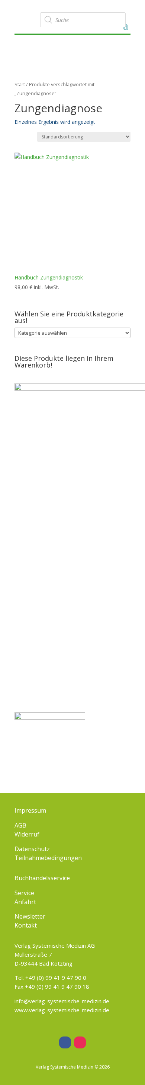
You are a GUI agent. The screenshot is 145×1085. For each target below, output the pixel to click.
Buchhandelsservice (42, 878)
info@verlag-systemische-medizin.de (61, 1001)
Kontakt (25, 925)
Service (24, 893)
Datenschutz (32, 849)
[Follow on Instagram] (80, 1042)
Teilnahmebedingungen (48, 858)
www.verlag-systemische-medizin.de (61, 1010)
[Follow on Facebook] (65, 1042)
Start (19, 84)
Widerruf (26, 834)
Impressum (30, 810)
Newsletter (29, 916)
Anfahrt (25, 902)
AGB (20, 825)
